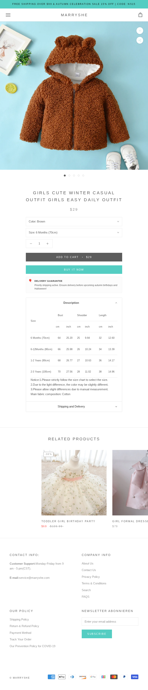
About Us (87, 563)
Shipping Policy (19, 619)
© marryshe (20, 677)
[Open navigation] (8, 15)
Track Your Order (20, 639)
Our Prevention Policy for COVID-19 (32, 646)
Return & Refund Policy (24, 626)
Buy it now (74, 269)
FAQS (85, 596)
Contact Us (89, 570)
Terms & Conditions (94, 583)
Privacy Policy (91, 576)
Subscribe (96, 633)
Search (86, 590)
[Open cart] (140, 15)
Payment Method (20, 632)
